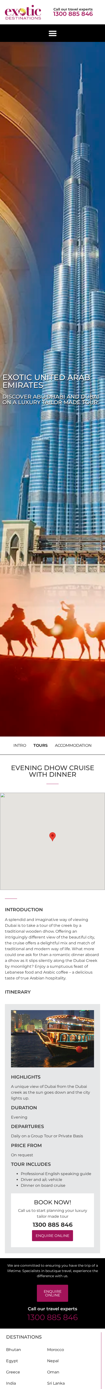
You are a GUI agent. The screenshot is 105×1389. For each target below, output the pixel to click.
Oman (53, 1372)
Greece (13, 1372)
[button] (52, 33)
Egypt (12, 1361)
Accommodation (73, 745)
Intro (19, 745)
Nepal (53, 1361)
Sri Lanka (56, 1383)
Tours (40, 745)
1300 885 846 (73, 13)
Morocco (55, 1349)
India (11, 1383)
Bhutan (13, 1349)
